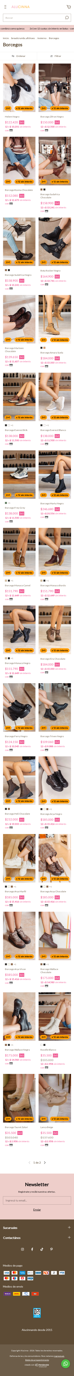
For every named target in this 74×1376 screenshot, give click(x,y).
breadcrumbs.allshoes (23, 38)
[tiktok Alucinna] (41, 1249)
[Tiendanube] (37, 1366)
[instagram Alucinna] (22, 1249)
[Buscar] (66, 17)
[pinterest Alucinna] (51, 1249)
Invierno (41, 38)
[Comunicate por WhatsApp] (65, 1363)
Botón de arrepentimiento (37, 1360)
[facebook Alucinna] (32, 1249)
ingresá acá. (59, 1356)
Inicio (6, 38)
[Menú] (6, 7)
